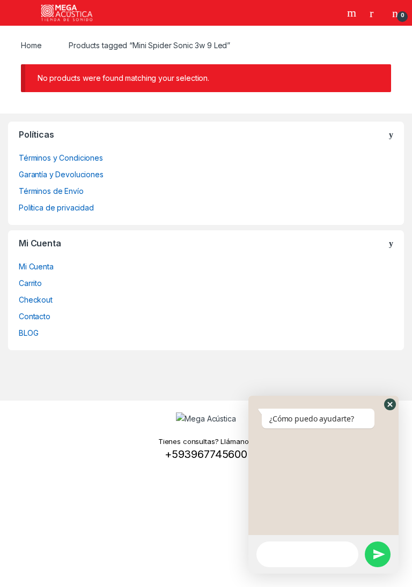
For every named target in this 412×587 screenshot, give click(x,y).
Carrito (30, 283)
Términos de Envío (51, 190)
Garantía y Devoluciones (61, 174)
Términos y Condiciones (61, 157)
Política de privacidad (56, 207)
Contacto (34, 316)
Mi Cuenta (36, 266)
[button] (390, 404)
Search (353, 13)
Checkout (36, 299)
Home (31, 45)
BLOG (28, 332)
